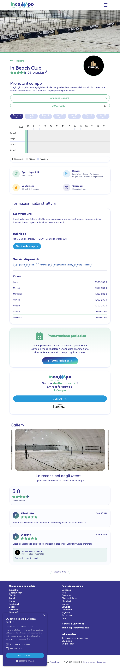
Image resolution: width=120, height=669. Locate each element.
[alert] (25, 639)
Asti (64, 592)
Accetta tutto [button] (24, 655)
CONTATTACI (60, 398)
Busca (65, 618)
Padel (12, 598)
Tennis (12, 595)
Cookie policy (101, 662)
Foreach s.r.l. (55, 662)
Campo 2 (13, 139)
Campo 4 (13, 150)
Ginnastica (14, 612)
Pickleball (14, 603)
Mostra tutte (60, 571)
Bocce (12, 606)
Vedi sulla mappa (27, 246)
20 (86, 126)
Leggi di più (26, 639)
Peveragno (67, 615)
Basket (12, 601)
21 (92, 126)
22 (98, 126)
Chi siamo (67, 640)
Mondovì (66, 601)
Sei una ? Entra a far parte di (60, 386)
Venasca (66, 589)
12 (40, 126)
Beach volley (15, 592)
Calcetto (13, 589)
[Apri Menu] (105, 5)
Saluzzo (66, 606)
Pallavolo (14, 609)
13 (45, 126)
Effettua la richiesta (60, 360)
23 (104, 126)
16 (63, 126)
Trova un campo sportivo (75, 638)
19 (81, 126)
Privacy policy (89, 662)
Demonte (66, 595)
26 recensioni (36, 72)
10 (28, 126)
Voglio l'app (68, 643)
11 (33, 126)
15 (57, 126)
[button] (7, 644)
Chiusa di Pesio (69, 598)
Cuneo (65, 603)
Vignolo (66, 612)
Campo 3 (13, 144)
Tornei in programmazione (75, 627)
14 (51, 126)
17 (69, 126)
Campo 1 (13, 133)
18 (75, 126)
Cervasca (67, 609)
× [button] (44, 615)
